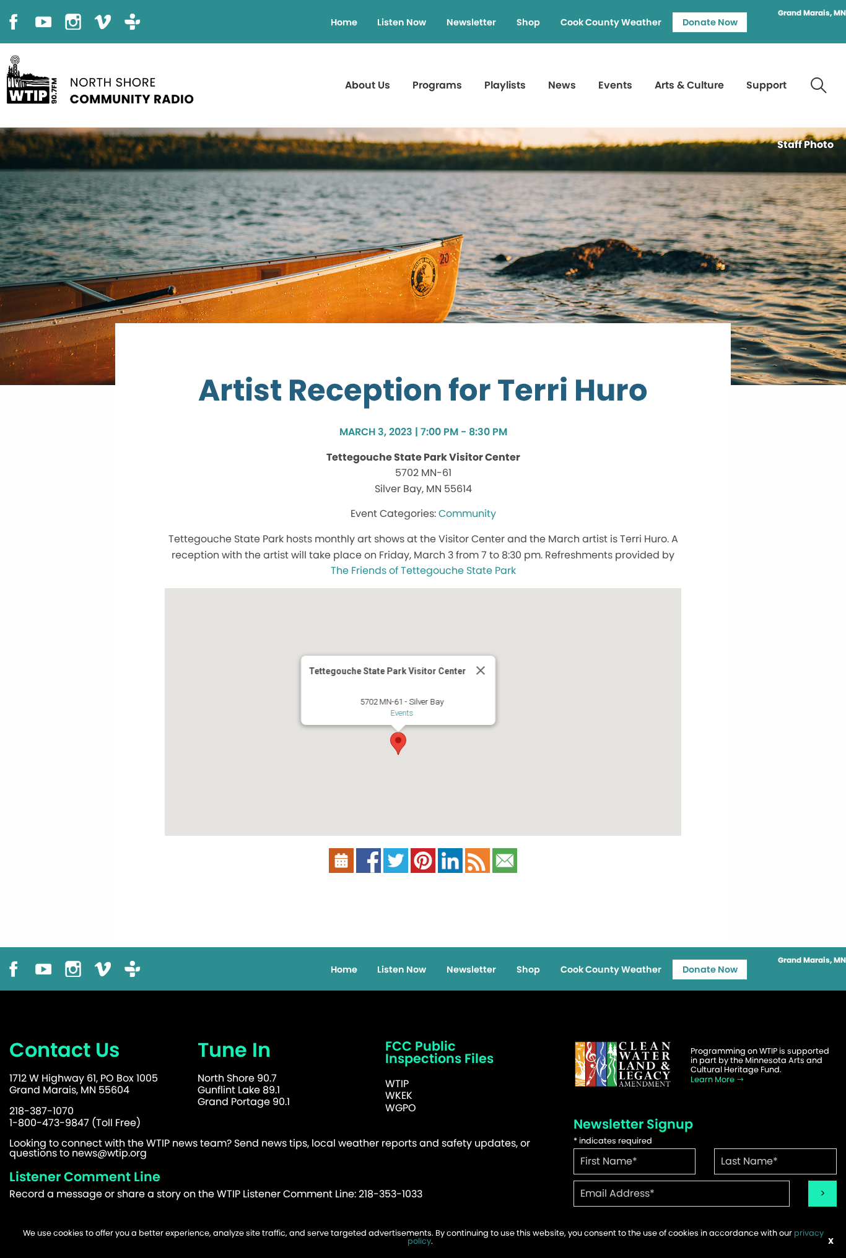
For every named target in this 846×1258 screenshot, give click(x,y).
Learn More (713, 1079)
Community (467, 513)
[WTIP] (104, 78)
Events (615, 85)
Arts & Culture (689, 85)
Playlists (505, 85)
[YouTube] (43, 21)
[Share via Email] (504, 859)
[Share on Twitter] (395, 859)
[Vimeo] (102, 21)
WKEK (398, 1095)
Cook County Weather (610, 22)
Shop (528, 22)
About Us (367, 85)
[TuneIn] (132, 21)
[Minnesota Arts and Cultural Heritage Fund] (623, 1064)
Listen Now (401, 22)
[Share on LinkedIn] (450, 859)
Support (766, 85)
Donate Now (710, 22)
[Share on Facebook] (368, 859)
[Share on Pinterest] (423, 859)
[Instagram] (73, 21)
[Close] (480, 670)
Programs (437, 85)
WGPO (400, 1108)
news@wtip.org (109, 1153)
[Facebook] (13, 21)
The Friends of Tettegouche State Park (423, 570)
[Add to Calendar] (341, 859)
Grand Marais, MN (812, 13)
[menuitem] (343, 22)
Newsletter (471, 22)
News (562, 85)
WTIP (397, 1084)
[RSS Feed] (477, 859)
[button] (398, 743)
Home (344, 22)
